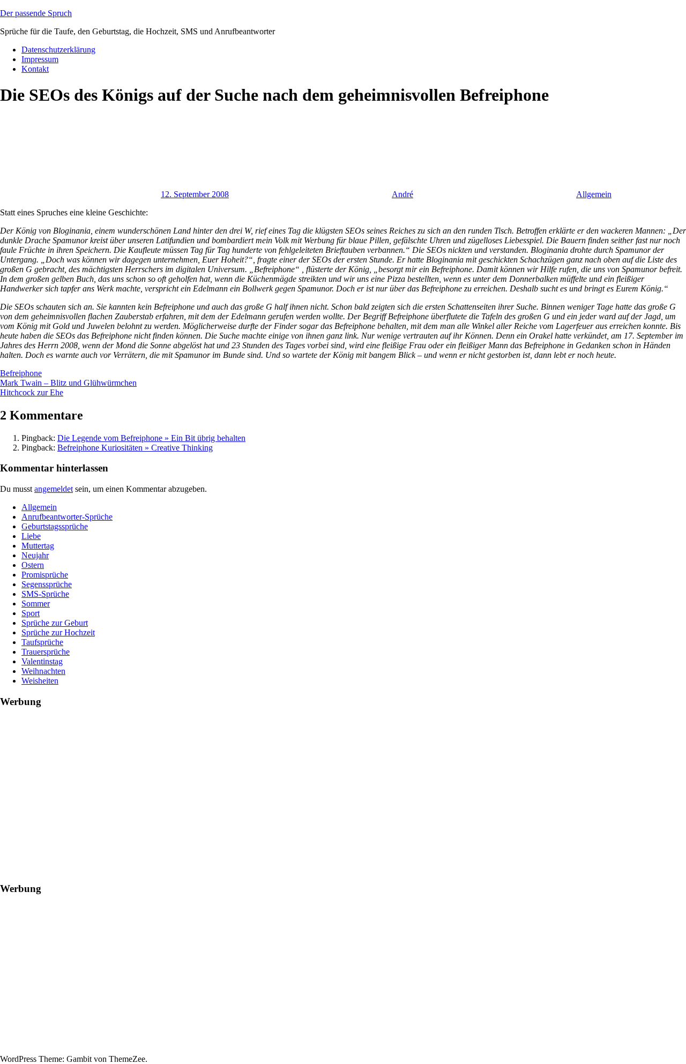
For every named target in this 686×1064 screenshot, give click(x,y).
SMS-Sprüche (45, 593)
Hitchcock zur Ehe (31, 392)
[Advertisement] (321, 793)
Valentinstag (42, 661)
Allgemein (594, 194)
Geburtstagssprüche (54, 526)
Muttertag (37, 545)
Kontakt (35, 68)
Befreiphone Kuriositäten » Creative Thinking (135, 447)
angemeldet (53, 488)
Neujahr (35, 555)
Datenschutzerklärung (58, 49)
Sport (30, 613)
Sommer (35, 603)
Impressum (39, 59)
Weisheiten (39, 680)
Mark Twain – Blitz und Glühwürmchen (68, 382)
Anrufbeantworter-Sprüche (67, 516)
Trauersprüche (45, 651)
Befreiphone (21, 373)
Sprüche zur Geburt (54, 622)
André (402, 194)
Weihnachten (43, 671)
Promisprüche (44, 574)
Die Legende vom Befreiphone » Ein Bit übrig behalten (151, 438)
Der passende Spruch (36, 13)
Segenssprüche (46, 584)
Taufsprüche (42, 642)
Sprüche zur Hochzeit (58, 632)
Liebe (31, 536)
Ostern (32, 565)
